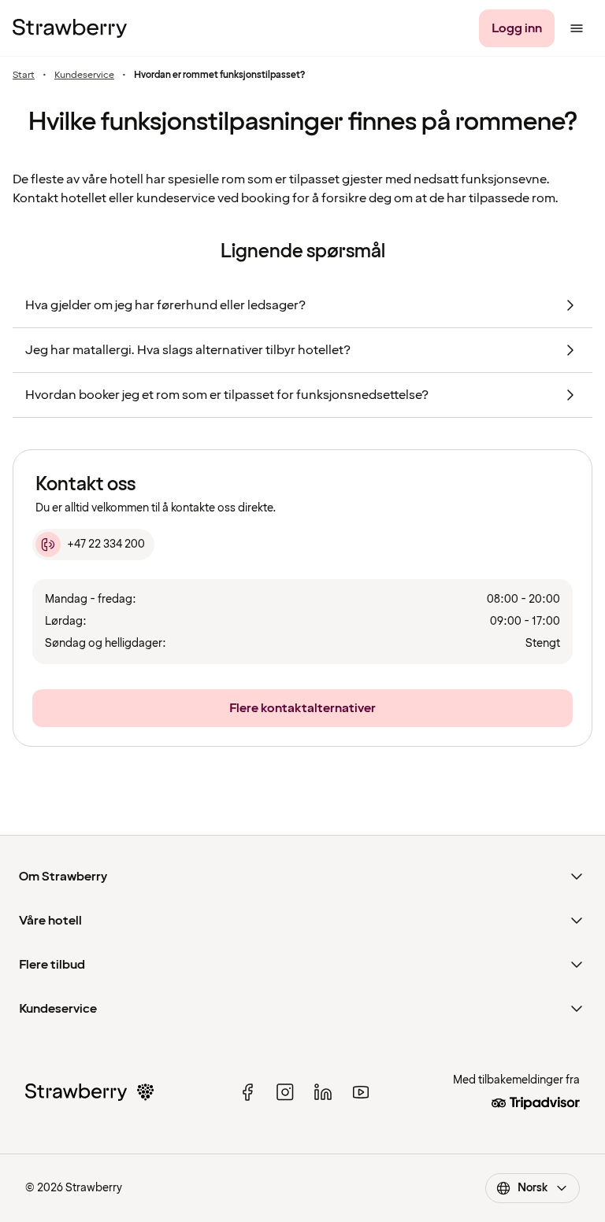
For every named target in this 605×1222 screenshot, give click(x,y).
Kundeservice (84, 75)
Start (24, 75)
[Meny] (576, 28)
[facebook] (247, 1092)
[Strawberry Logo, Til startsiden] (70, 28)
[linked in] (323, 1092)
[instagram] (285, 1092)
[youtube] (360, 1092)
